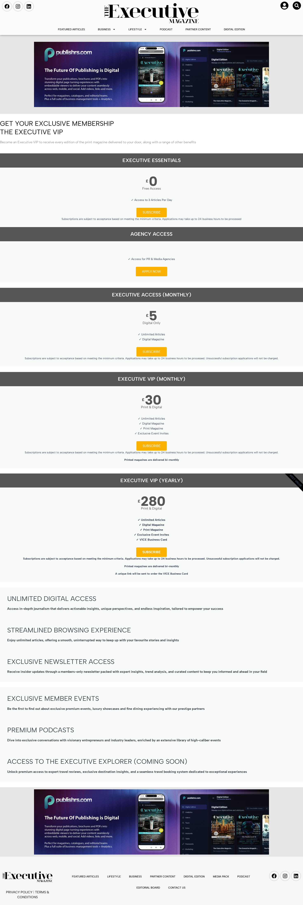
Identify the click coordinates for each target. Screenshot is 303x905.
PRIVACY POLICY (19, 892)
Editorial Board (148, 887)
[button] (297, 5)
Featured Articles (71, 29)
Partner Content (198, 29)
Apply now (151, 271)
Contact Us (177, 887)
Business (104, 29)
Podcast (166, 29)
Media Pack (221, 876)
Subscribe (152, 212)
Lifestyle (135, 29)
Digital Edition (234, 29)
